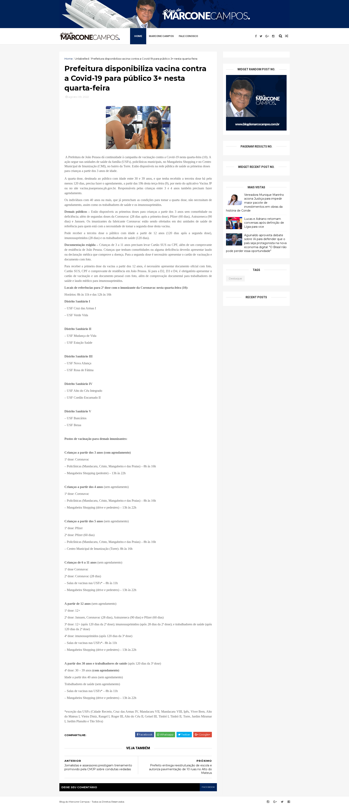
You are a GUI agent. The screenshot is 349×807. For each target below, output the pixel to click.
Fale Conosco (188, 36)
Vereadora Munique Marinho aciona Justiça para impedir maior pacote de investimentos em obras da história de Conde (255, 202)
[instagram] (273, 36)
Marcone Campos (161, 36)
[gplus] (267, 36)
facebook (208, 787)
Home (138, 36)
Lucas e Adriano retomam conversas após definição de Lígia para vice (264, 223)
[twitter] (261, 36)
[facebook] (256, 36)
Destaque (235, 278)
